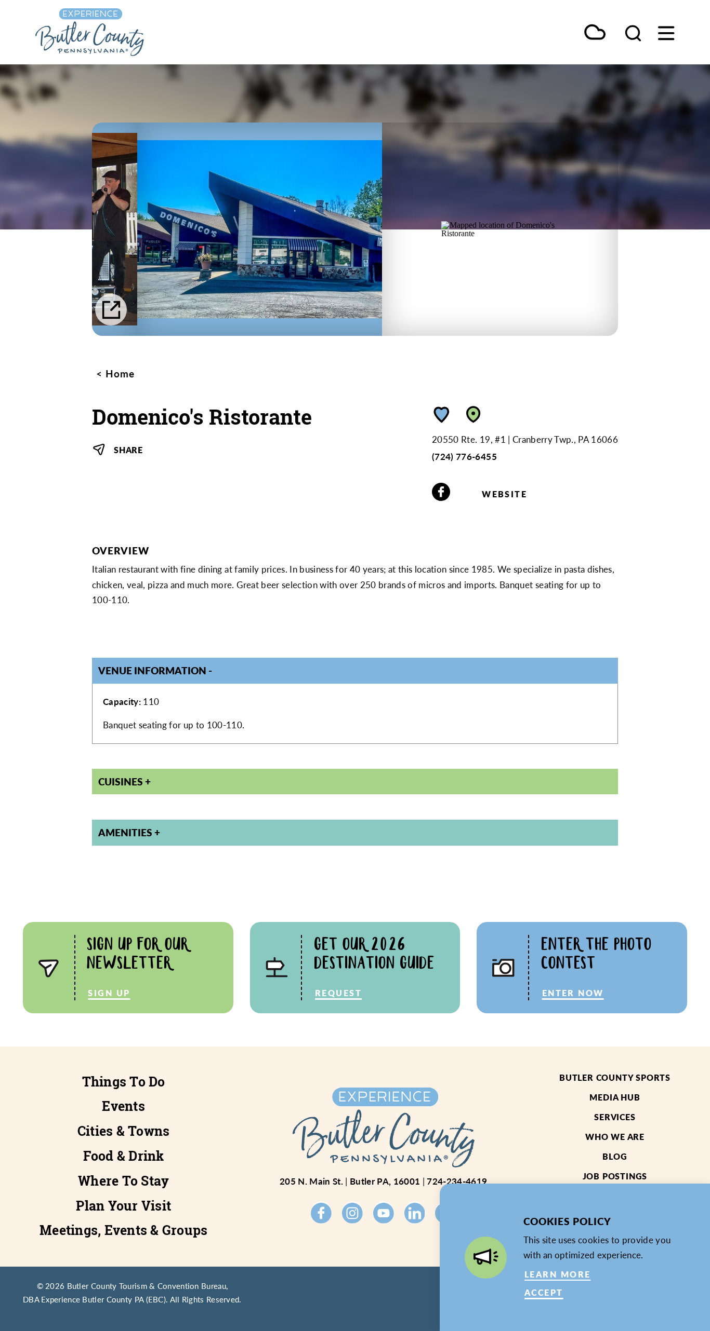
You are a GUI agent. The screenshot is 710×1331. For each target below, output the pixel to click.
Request (338, 993)
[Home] (119, 32)
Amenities (125, 832)
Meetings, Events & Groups (123, 1230)
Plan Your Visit (123, 1206)
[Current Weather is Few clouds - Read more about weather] (595, 33)
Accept (543, 1292)
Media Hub (614, 1097)
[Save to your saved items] (442, 414)
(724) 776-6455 (464, 456)
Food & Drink (123, 1156)
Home (118, 374)
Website (504, 494)
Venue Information (152, 670)
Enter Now (573, 993)
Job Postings (615, 1176)
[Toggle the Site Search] (633, 32)
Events (123, 1106)
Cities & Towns (123, 1131)
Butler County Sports (614, 1077)
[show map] (473, 414)
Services (614, 1117)
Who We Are (615, 1137)
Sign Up (109, 993)
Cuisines (120, 781)
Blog (614, 1156)
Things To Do (123, 1082)
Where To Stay (123, 1181)
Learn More (557, 1274)
